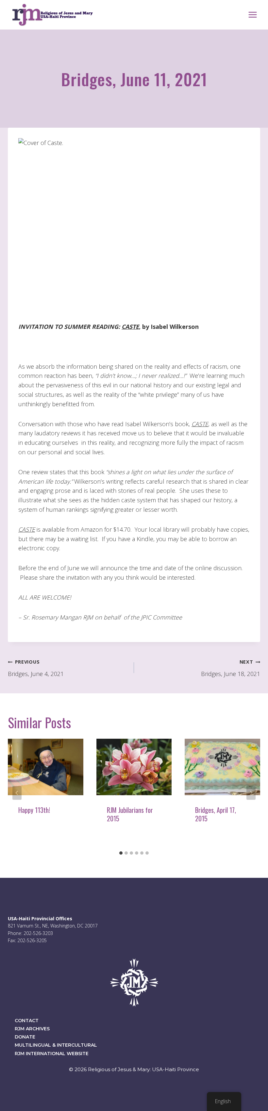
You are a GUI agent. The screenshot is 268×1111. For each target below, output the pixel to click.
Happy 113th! (34, 810)
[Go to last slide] (17, 793)
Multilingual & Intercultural (56, 1045)
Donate (25, 1037)
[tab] (121, 853)
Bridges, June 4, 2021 (36, 668)
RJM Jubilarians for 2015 (130, 814)
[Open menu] (252, 14)
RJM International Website (52, 1053)
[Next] (251, 793)
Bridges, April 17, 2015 (215, 814)
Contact (27, 1020)
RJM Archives (32, 1029)
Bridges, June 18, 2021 (230, 668)
